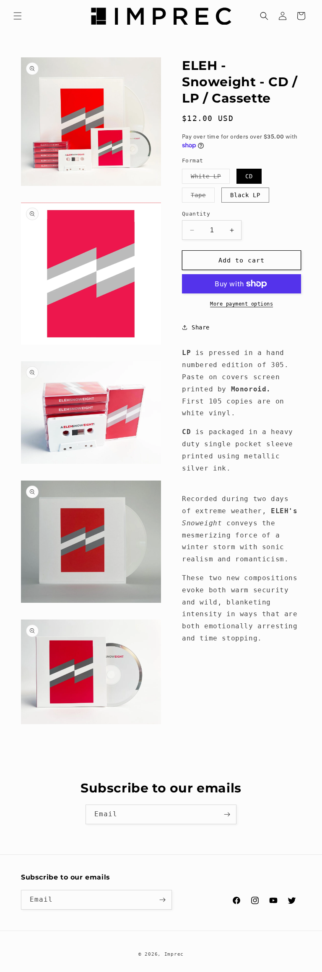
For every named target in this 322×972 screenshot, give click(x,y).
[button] (17, 16)
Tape (203, 197)
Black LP (245, 195)
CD (249, 176)
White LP (210, 178)
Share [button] (201, 327)
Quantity (196, 214)
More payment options (241, 304)
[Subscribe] (227, 814)
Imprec (174, 954)
